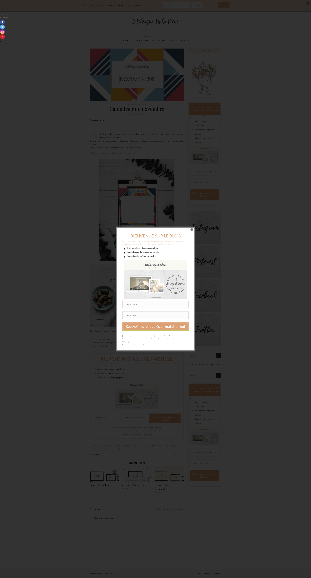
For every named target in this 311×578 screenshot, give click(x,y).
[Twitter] (2, 27)
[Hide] (1, 41)
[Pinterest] (2, 36)
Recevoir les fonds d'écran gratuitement (155, 326)
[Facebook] (2, 22)
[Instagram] (2, 31)
